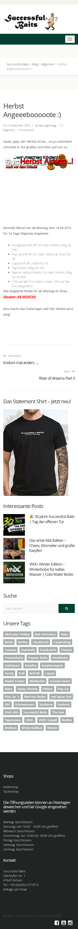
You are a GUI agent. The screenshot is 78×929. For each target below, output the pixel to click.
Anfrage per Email (15, 889)
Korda (9, 673)
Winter (52, 728)
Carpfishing (62, 642)
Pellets (48, 689)
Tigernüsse (13, 720)
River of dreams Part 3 (57, 378)
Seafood (64, 704)
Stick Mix (11, 712)
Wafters (10, 728)
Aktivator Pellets (17, 634)
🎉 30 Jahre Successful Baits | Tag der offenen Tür (52, 519)
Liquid (49, 673)
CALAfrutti (41, 642)
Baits (64, 634)
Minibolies (37, 681)
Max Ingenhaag (47, 125)
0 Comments (26, 130)
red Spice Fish (61, 697)
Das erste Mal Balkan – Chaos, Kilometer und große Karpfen (52, 545)
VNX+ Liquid (48, 720)
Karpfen (31, 665)
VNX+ (30, 720)
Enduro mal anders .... (21, 362)
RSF (7, 704)
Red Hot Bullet (35, 697)
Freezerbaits (14, 658)
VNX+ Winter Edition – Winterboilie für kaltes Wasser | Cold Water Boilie (51, 569)
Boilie (9, 642)
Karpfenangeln (52, 665)
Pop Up (63, 689)
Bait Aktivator (45, 634)
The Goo (58, 712)
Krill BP (34, 673)
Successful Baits (35, 712)
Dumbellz (28, 650)
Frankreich (48, 650)
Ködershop (10, 787)
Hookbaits (60, 658)
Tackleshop (10, 791)
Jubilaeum (12, 665)
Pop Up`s (12, 697)
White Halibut (31, 728)
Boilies (23, 642)
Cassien (10, 650)
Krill (21, 673)
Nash (8, 689)
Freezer (66, 650)
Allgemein (9, 130)
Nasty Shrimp (27, 689)
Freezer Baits (37, 658)
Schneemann (24, 704)
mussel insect (60, 681)
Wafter (67, 720)
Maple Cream (14, 681)
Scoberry (46, 704)
